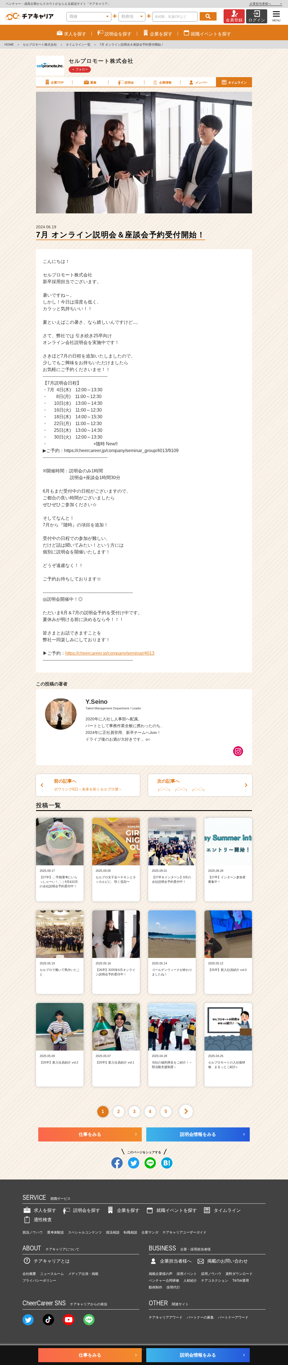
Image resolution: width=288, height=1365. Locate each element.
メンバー (201, 82)
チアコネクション (214, 1281)
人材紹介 (190, 1281)
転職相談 (130, 1232)
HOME (9, 44)
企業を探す (128, 1210)
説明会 (129, 82)
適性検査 (43, 1219)
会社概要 (29, 1274)
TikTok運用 (240, 1281)
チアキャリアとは (52, 1261)
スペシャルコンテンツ (85, 1232)
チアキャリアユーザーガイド (184, 1232)
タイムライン (237, 82)
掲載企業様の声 (160, 1274)
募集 (93, 82)
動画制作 (155, 1287)
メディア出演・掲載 (83, 1274)
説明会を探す (86, 1210)
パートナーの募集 (200, 1317)
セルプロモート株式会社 (40, 44)
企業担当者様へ (265, 3)
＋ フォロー (80, 69)
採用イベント (187, 1274)
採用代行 (173, 1287)
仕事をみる (90, 1134)
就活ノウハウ (32, 1232)
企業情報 (165, 82)
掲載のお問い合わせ (227, 1261)
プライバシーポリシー (39, 1281)
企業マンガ (149, 1232)
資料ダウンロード (239, 1274)
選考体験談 (55, 1232)
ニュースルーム (52, 1274)
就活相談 (113, 1232)
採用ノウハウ (211, 1274)
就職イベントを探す (176, 1210)
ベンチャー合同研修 (164, 1281)
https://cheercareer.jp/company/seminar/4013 (109, 653)
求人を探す (45, 1210)
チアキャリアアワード (166, 1317)
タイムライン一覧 (78, 44)
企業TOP (57, 82)
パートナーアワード (233, 1317)
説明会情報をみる (198, 1134)
